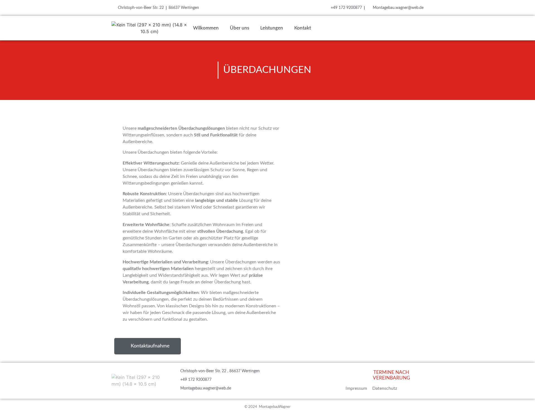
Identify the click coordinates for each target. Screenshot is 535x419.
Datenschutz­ (384, 388)
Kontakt (302, 28)
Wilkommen (206, 28)
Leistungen (271, 28)
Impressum (356, 388)
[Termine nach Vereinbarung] (362, 374)
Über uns (239, 28)
